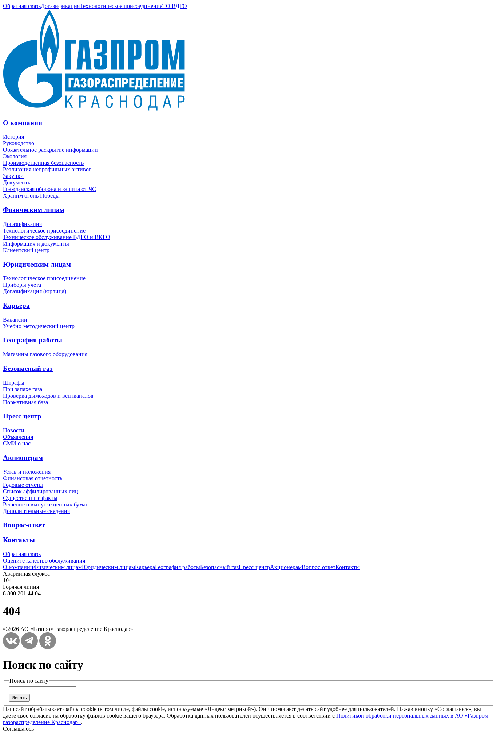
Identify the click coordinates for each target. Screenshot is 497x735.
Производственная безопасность (43, 163)
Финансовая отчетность (32, 478)
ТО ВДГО (174, 6)
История (13, 137)
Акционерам (23, 457)
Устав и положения (27, 472)
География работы (32, 340)
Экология (15, 156)
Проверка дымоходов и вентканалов (48, 396)
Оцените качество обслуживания (44, 560)
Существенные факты (30, 498)
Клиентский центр (26, 250)
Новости (13, 430)
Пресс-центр (22, 416)
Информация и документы (36, 244)
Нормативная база (25, 402)
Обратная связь (22, 6)
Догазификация (60, 6)
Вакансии (15, 320)
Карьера (16, 305)
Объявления (18, 437)
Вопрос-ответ (24, 525)
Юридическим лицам (37, 264)
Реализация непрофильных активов (47, 169)
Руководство (18, 143)
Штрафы (13, 383)
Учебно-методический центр (39, 326)
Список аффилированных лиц (40, 491)
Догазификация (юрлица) (34, 291)
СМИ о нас (17, 443)
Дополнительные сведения (36, 511)
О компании (22, 123)
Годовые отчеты (23, 485)
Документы (17, 182)
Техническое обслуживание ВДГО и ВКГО (56, 237)
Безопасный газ (28, 368)
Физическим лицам (33, 210)
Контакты (19, 540)
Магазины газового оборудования (45, 354)
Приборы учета (22, 285)
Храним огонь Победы (31, 195)
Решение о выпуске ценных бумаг (45, 504)
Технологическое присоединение (121, 6)
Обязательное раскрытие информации (50, 150)
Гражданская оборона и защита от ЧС (49, 189)
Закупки (13, 176)
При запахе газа (22, 389)
